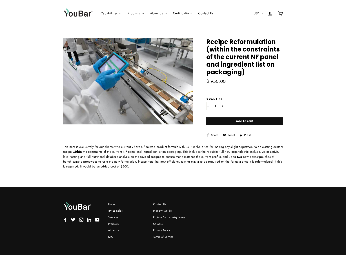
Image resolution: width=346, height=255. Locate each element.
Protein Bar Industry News (169, 217)
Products (134, 13)
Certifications (182, 13)
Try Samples (115, 211)
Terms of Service (163, 237)
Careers (158, 224)
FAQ (110, 237)
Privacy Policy (161, 230)
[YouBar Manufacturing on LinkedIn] (89, 219)
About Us (157, 13)
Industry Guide (162, 211)
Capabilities (110, 13)
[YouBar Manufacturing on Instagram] (81, 219)
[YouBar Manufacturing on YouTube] (97, 219)
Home (112, 204)
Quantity (214, 99)
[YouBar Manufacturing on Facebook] (65, 219)
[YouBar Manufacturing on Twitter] (73, 219)
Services (113, 217)
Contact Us (205, 13)
